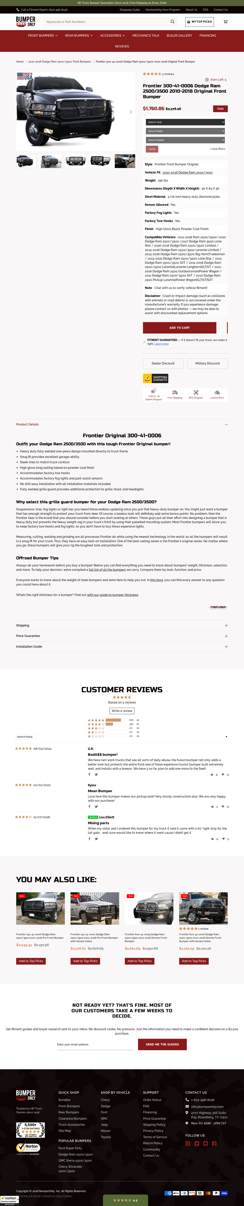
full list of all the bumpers (107, 570)
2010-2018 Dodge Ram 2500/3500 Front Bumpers (59, 61)
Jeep (104, 1124)
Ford (104, 1112)
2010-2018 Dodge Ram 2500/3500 (188, 172)
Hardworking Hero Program (162, 9)
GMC (104, 1118)
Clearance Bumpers (73, 1118)
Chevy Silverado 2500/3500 (70, 1169)
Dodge (105, 1106)
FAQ (205, 9)
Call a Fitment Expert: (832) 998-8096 (44, 9)
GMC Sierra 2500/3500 (75, 1160)
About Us (191, 9)
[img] (23, 749)
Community (151, 1149)
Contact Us (221, 9)
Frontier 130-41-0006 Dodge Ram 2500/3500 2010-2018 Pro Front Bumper (40, 936)
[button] (9, 1201)
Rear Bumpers (69, 1112)
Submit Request (153, 399)
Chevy (105, 1100)
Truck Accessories (72, 1124)
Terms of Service (155, 1137)
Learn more (161, 343)
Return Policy (153, 1143)
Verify (152, 149)
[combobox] (110, 22)
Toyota (106, 1137)
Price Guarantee (154, 1118)
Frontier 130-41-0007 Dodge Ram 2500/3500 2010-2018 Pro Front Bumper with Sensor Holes (94, 938)
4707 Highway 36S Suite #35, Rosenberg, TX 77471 (209, 1115)
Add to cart (179, 328)
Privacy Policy (153, 1131)
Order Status (152, 1100)
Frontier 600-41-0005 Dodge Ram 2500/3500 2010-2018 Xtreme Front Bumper (146, 938)
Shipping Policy (154, 1124)
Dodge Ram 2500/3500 (76, 1154)
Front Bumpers (69, 1106)
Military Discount (207, 363)
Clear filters (217, 148)
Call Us (152, 396)
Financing (150, 1112)
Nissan (105, 1131)
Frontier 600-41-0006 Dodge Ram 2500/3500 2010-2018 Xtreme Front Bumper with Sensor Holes (200, 938)
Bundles (64, 1100)
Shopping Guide (130, 9)
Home (20, 61)
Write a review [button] (122, 711)
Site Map (65, 1131)
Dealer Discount (163, 363)
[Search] (173, 22)
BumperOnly (47, 1191)
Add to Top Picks (31, 961)
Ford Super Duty (70, 1148)
